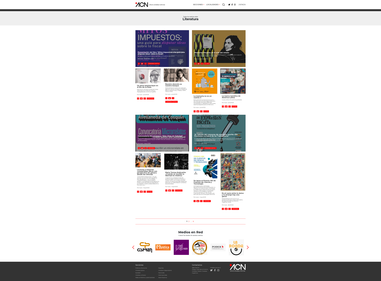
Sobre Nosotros (162, 277)
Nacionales (161, 272)
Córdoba (150, 98)
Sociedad (137, 272)
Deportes (161, 268)
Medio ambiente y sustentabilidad (145, 277)
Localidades (212, 5)
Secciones (198, 5)
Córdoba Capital (153, 63)
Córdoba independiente (165, 270)
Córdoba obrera (139, 270)
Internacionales (162, 275)
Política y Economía (141, 268)
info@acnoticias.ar (215, 267)
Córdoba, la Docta (140, 275)
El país (207, 63)
